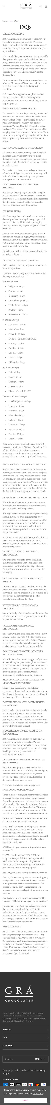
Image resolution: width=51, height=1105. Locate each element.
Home (5, 21)
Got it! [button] (25, 1100)
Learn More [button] (38, 1093)
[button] (4, 6)
